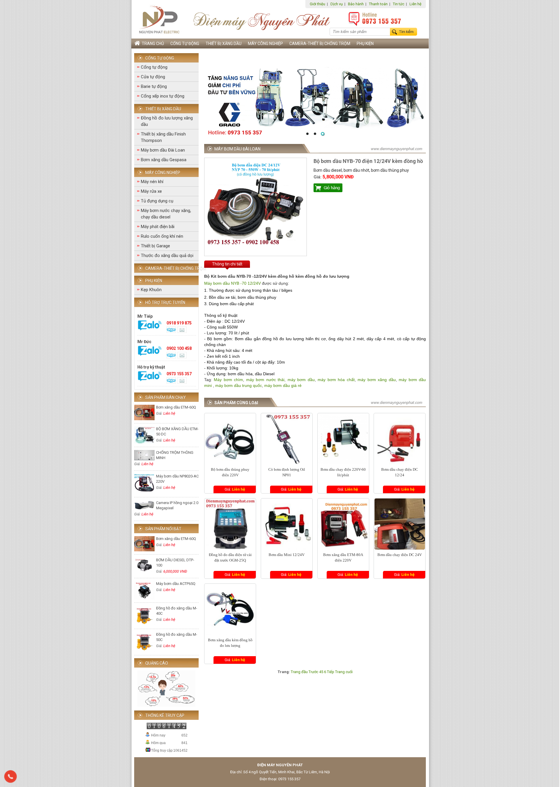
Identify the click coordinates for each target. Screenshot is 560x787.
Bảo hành (356, 4)
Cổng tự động (184, 43)
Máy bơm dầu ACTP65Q (175, 583)
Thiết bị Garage (155, 246)
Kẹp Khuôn (151, 289)
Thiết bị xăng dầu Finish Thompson (163, 137)
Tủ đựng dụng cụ (157, 201)
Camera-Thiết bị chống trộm (319, 43)
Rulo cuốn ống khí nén (162, 236)
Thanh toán (378, 4)
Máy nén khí (152, 181)
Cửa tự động (153, 76)
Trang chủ (152, 43)
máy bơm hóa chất (336, 379)
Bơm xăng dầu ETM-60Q (176, 407)
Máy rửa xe (151, 191)
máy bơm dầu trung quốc (238, 385)
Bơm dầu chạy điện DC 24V (399, 555)
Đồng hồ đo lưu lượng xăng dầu (167, 121)
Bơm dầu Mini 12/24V (286, 555)
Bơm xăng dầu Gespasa (163, 159)
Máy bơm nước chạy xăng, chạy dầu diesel (166, 214)
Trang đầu (299, 672)
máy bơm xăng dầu (376, 379)
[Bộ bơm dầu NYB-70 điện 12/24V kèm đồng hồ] (255, 249)
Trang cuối (344, 672)
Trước (313, 672)
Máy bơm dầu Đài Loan (163, 150)
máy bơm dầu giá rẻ (283, 385)
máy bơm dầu (301, 379)
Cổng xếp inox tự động (162, 96)
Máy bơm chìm (228, 379)
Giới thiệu (317, 4)
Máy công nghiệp (265, 43)
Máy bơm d (214, 283)
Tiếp (330, 672)
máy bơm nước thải (265, 379)
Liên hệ (415, 4)
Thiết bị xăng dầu (224, 43)
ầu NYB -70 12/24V (243, 283)
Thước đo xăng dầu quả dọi (167, 255)
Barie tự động (154, 86)
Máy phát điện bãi (157, 226)
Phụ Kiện (365, 43)
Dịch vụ (336, 4)
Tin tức (398, 4)
